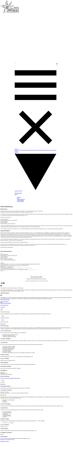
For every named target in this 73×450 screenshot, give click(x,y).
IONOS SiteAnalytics (4, 305)
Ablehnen (6, 301)
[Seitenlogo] (9, 12)
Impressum (2, 299)
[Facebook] (1, 283)
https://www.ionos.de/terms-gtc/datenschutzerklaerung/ (10, 378)
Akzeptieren (2, 301)
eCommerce (2, 307)
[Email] (4, 283)
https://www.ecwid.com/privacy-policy (7, 439)
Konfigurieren (6, 299)
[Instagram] (2, 283)
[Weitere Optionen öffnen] (15, 195)
